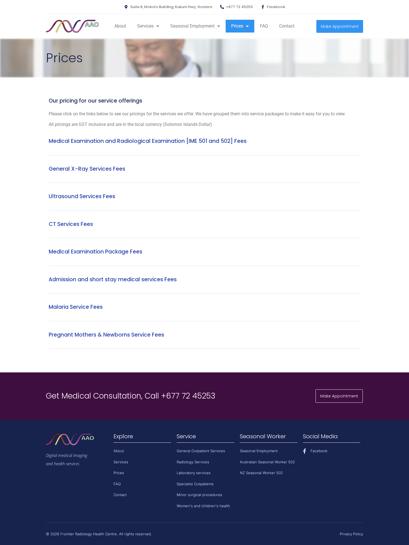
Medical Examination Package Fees (95, 251)
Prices (237, 26)
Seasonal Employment (192, 26)
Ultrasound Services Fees (82, 196)
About (120, 26)
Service (186, 436)
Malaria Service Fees (76, 307)
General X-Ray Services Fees (87, 169)
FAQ (264, 26)
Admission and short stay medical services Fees (113, 279)
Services (145, 26)
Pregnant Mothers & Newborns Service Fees (106, 335)
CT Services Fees (71, 224)
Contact (286, 26)
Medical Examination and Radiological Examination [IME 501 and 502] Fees (148, 141)
